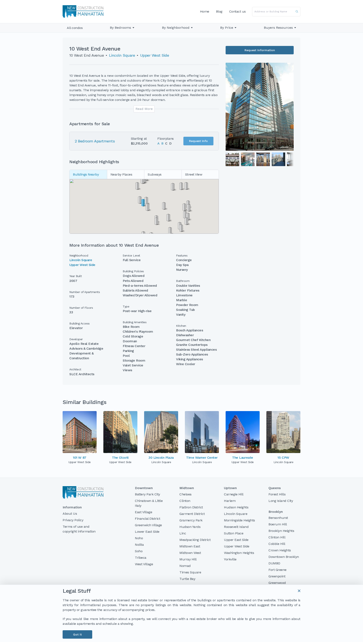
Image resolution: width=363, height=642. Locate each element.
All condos (75, 28)
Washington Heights (239, 553)
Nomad (185, 566)
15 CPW (283, 458)
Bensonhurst (278, 518)
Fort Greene (277, 570)
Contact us (237, 11)
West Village (144, 564)
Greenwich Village (148, 525)
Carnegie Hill (233, 494)
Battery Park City (147, 494)
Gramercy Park (191, 520)
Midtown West (190, 553)
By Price (226, 28)
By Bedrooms (120, 28)
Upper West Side (154, 55)
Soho (138, 551)
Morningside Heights (239, 520)
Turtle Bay (187, 579)
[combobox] (276, 11)
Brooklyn (275, 512)
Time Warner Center (201, 458)
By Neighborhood (175, 28)
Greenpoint (276, 576)
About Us (70, 514)
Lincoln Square (122, 55)
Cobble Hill (276, 544)
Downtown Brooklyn (283, 557)
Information (72, 507)
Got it (77, 634)
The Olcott (120, 458)
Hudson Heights (236, 507)
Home (204, 11)
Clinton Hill (276, 537)
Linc (182, 533)
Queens (274, 488)
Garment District (192, 514)
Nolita (139, 545)
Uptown (230, 488)
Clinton (184, 501)
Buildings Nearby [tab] (86, 174)
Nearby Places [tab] (121, 174)
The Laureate (242, 458)
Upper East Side (236, 540)
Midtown (186, 488)
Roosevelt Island (236, 527)
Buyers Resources (278, 28)
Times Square (190, 572)
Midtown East (189, 546)
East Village (143, 512)
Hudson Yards (189, 527)
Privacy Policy (73, 520)
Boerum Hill (277, 524)
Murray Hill (188, 559)
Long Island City (280, 501)
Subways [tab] (155, 174)
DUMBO (274, 563)
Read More (144, 109)
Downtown (144, 488)
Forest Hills (276, 494)
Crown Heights (279, 550)
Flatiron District (191, 507)
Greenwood (277, 583)
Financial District (147, 519)
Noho (139, 538)
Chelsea (185, 494)
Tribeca (140, 558)
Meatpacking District (194, 540)
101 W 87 (79, 458)
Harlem (229, 501)
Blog (219, 11)
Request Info (198, 141)
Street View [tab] (193, 174)
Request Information (260, 50)
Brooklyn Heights (281, 531)
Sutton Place (233, 533)
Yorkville (230, 559)
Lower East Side (147, 532)
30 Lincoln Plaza (161, 458)
